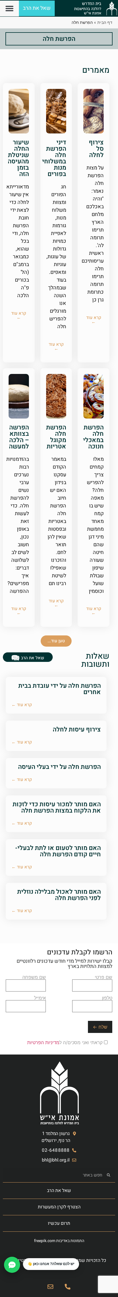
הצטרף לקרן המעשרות (59, 1207)
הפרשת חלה (59, 38)
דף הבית (104, 22)
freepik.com (44, 1241)
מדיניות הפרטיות (43, 1042)
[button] (9, 8)
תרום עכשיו (59, 1223)
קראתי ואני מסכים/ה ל (65, 1042)
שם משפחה (34, 977)
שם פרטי (103, 977)
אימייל (40, 998)
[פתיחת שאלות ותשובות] (12, 1265)
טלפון (107, 998)
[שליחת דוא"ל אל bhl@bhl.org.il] (50, 1287)
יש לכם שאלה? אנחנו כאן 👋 (50, 1264)
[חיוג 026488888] (67, 1287)
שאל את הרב (59, 1190)
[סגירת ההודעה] (23, 1258)
